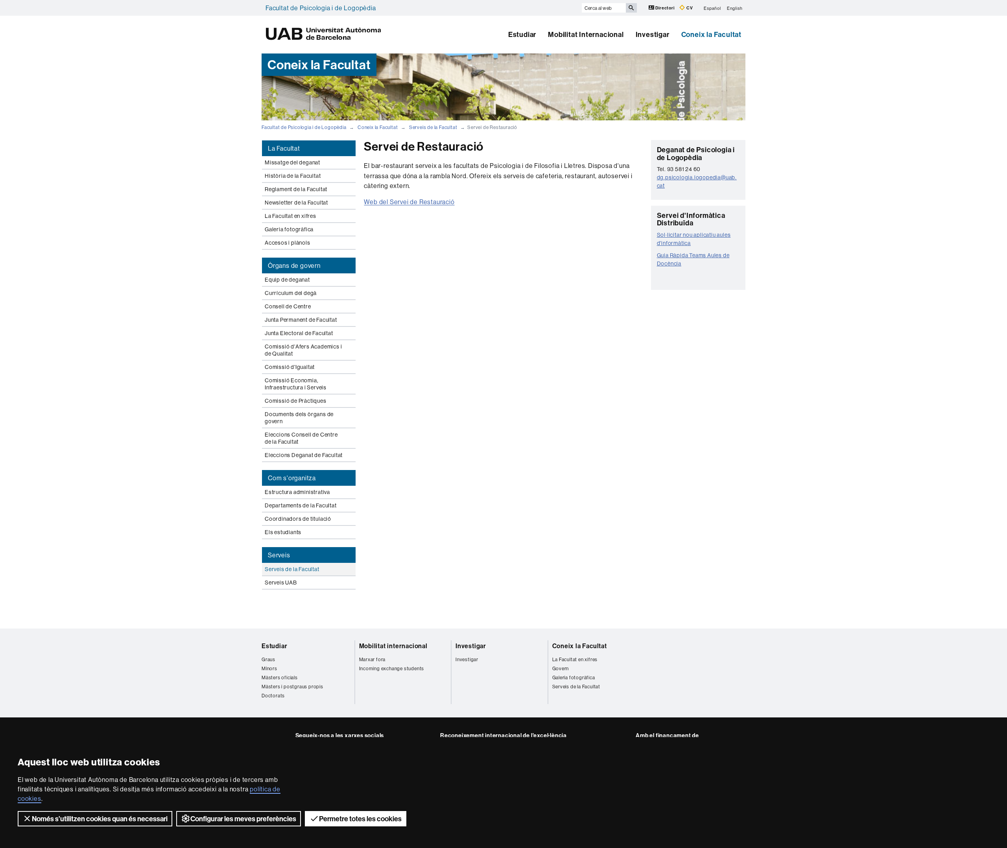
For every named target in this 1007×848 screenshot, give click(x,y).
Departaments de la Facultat (301, 505)
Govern (560, 668)
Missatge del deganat (292, 162)
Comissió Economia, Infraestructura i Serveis (295, 384)
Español (712, 8)
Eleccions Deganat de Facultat (304, 455)
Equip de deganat (287, 279)
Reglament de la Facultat (296, 189)
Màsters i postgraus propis (292, 686)
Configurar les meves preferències (243, 818)
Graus (268, 659)
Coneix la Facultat (711, 34)
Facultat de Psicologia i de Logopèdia (321, 8)
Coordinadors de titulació (298, 518)
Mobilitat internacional (393, 646)
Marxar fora (372, 659)
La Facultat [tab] (284, 148)
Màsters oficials (280, 677)
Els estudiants (283, 532)
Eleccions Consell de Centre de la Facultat (301, 438)
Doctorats (273, 696)
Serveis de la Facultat (433, 127)
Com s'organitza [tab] (292, 478)
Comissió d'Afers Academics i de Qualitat (303, 350)
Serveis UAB (281, 582)
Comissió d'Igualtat (290, 367)
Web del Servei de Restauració (409, 202)
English (735, 8)
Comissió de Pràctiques (295, 400)
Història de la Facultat (293, 175)
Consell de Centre (288, 306)
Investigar (652, 34)
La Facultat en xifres (290, 215)
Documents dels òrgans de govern (299, 418)
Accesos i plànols (287, 242)
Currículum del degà (291, 293)
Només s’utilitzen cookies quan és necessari (100, 818)
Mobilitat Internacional (585, 34)
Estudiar (522, 34)
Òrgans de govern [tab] (294, 265)
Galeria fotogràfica (289, 229)
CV (689, 8)
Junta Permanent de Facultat (301, 319)
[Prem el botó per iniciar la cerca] (631, 8)
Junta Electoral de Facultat (299, 333)
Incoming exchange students (391, 668)
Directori (665, 8)
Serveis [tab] (279, 555)
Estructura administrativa (297, 492)
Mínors (269, 668)
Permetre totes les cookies (360, 818)
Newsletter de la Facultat (296, 202)
